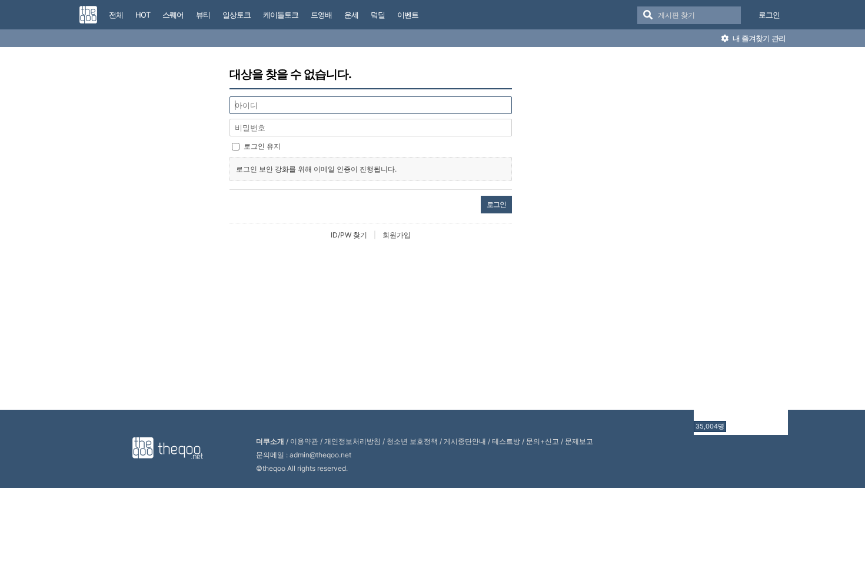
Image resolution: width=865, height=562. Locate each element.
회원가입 (396, 234)
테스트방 (506, 441)
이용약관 (304, 441)
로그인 (769, 14)
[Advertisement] (741, 242)
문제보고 (579, 441)
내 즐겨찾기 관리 (758, 38)
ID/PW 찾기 (349, 234)
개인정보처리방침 (352, 441)
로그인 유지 (262, 146)
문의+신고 (542, 441)
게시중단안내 (465, 441)
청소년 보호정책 (412, 441)
